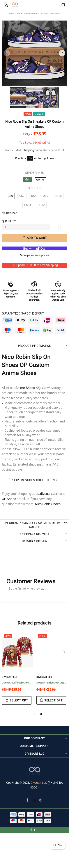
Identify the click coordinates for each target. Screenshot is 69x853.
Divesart (15, 4)
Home (11, 13)
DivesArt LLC (9, 677)
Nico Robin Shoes (48, 504)
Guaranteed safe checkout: (23, 313)
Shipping (28, 150)
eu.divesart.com (47, 494)
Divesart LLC (39, 782)
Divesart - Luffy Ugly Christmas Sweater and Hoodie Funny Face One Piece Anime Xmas (17, 682)
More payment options (34, 255)
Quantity (9, 221)
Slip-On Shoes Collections (34, 480)
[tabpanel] (17, 672)
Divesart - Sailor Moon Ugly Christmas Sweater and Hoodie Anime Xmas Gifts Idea (51, 682)
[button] (9, 213)
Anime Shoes (25, 388)
